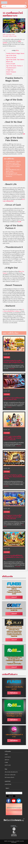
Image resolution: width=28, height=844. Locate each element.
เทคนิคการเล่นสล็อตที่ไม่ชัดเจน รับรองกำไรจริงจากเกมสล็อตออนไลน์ (13, 166)
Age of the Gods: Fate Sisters (15, 59)
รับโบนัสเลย (14, 693)
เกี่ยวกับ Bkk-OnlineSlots (11, 772)
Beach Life (9, 61)
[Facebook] (8, 800)
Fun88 (6, 762)
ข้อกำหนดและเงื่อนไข (9, 777)
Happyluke (8, 765)
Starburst (9, 74)
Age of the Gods (11, 55)
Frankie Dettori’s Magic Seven (15, 53)
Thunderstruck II (11, 68)
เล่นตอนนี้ (14, 597)
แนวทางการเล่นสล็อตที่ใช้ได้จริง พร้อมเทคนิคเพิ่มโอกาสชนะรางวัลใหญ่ (13, 557)
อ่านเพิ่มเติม (11, 368)
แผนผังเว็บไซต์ (8, 784)
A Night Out (9, 70)
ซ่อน (17, 50)
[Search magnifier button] (25, 6)
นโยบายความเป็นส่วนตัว (10, 774)
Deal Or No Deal (11, 57)
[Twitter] (18, 800)
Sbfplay (7, 759)
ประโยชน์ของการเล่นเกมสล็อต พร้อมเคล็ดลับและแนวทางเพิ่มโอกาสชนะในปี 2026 (12, 517)
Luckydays (8, 757)
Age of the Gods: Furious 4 (14, 65)
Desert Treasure (11, 72)
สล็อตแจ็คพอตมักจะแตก (11, 173)
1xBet (6, 754)
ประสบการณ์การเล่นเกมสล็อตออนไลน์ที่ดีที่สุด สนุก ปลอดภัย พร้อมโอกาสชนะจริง (12, 438)
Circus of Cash (10, 63)
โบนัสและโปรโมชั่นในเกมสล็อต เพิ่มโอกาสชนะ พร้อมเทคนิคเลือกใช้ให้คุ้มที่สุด (14, 476)
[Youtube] (13, 800)
